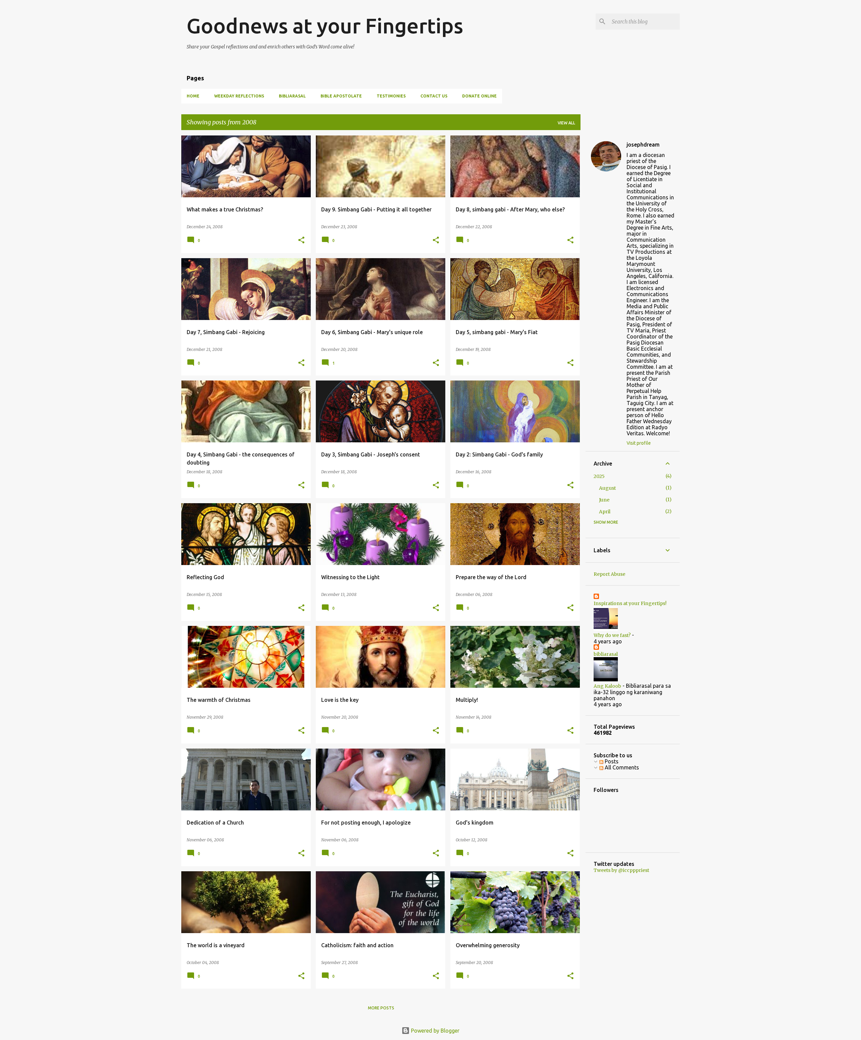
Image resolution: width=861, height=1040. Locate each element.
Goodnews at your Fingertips (325, 25)
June (604, 500)
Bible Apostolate (341, 96)
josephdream (643, 145)
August (607, 488)
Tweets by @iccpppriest (621, 870)
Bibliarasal (292, 96)
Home (193, 96)
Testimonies (391, 96)
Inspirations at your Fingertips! (630, 603)
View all (566, 123)
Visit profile (639, 443)
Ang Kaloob (607, 686)
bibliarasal (606, 654)
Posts (611, 761)
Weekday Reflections (239, 96)
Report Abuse (609, 574)
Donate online (479, 96)
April (604, 512)
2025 (599, 476)
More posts (381, 1008)
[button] (301, 240)
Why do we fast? (612, 635)
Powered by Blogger (434, 1031)
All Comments (621, 767)
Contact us (433, 96)
